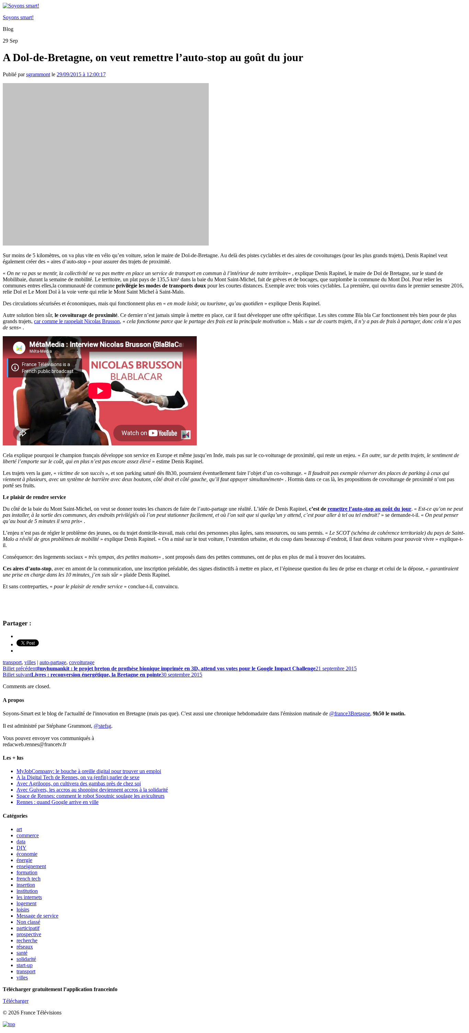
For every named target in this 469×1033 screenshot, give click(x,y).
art (19, 829)
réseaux (24, 947)
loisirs (22, 909)
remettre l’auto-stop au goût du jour (369, 509)
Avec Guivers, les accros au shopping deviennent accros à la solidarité (92, 790)
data (20, 841)
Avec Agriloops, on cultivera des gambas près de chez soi (78, 783)
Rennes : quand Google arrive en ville (57, 802)
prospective (28, 934)
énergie (24, 860)
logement (26, 903)
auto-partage (52, 662)
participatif (27, 928)
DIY (21, 848)
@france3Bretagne (349, 713)
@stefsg (102, 726)
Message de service (37, 916)
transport (12, 662)
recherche (26, 940)
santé (21, 953)
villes (30, 662)
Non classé (28, 922)
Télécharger (15, 1001)
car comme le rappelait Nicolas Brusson (77, 321)
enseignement (31, 866)
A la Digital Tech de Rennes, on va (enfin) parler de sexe (77, 777)
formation (26, 872)
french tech (28, 879)
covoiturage (81, 662)
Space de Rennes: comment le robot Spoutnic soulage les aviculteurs (90, 796)
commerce (27, 835)
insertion (25, 885)
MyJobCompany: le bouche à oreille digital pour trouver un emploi (88, 771)
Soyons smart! (18, 17)
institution (27, 891)
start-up (24, 965)
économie (26, 854)
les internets (29, 897)
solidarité (26, 959)
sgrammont (38, 74)
